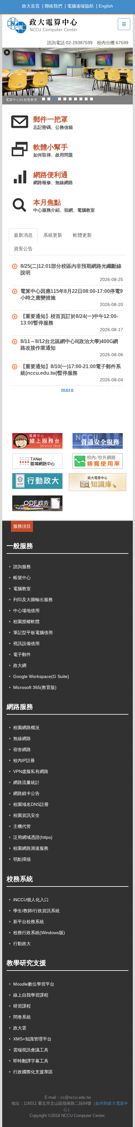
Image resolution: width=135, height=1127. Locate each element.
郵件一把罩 (50, 119)
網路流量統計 (26, 782)
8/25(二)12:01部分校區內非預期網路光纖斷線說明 (71, 269)
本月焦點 (47, 202)
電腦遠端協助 (80, 5)
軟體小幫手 (50, 147)
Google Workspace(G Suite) (41, 676)
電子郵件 (22, 654)
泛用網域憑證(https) (32, 837)
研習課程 (22, 1005)
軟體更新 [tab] (82, 235)
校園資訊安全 (26, 815)
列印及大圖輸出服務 (33, 599)
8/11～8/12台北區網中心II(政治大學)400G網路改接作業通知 (69, 345)
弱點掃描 (22, 859)
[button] (7, 52)
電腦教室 (22, 588)
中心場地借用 (26, 610)
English (106, 5)
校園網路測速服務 (30, 848)
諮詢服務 (22, 566)
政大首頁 (31, 5)
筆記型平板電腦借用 (33, 632)
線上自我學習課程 (30, 994)
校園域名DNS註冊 (31, 804)
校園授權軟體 (26, 621)
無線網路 (22, 738)
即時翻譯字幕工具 (30, 1060)
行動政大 (22, 943)
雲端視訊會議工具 (30, 1049)
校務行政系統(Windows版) (39, 932)
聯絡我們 (53, 5)
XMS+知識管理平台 (32, 1038)
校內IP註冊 (24, 760)
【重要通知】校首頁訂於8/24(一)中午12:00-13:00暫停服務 (69, 319)
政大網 (19, 665)
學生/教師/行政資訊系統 (36, 910)
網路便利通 (50, 175)
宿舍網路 (22, 749)
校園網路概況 (26, 727)
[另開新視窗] (37, 441)
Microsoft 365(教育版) (35, 687)
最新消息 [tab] (23, 235)
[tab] (43, 98)
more (67, 389)
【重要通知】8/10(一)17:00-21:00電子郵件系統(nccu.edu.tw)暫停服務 (70, 370)
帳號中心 (22, 577)
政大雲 (19, 1027)
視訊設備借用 (26, 643)
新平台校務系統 (28, 921)
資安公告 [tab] (23, 248)
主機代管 (22, 826)
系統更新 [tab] (52, 235)
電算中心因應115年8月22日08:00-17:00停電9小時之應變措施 (71, 294)
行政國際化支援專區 (33, 1071)
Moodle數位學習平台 (33, 984)
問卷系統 (22, 1016)
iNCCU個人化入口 (31, 899)
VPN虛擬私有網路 (30, 771)
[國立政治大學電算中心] (41, 24)
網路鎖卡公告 (26, 793)
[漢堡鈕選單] (124, 24)
